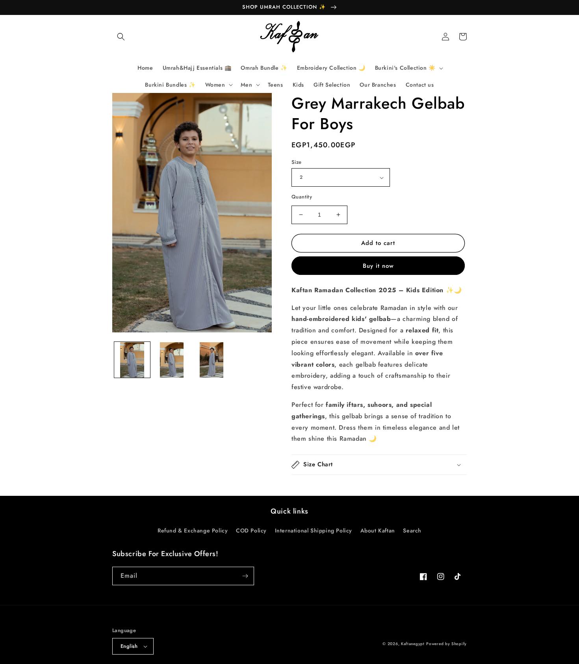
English (129, 646)
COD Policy (251, 530)
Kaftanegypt (413, 644)
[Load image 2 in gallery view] (172, 360)
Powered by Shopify (446, 644)
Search (412, 530)
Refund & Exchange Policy (193, 530)
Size (296, 162)
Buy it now (378, 266)
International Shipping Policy (313, 530)
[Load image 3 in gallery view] (212, 360)
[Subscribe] (245, 576)
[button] (121, 36)
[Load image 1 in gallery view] (132, 360)
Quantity (301, 196)
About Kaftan (377, 530)
